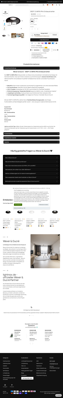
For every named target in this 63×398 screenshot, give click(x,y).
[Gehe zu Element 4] (18, 35)
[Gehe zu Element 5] (23, 35)
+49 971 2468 (59, 1)
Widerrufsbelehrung (41, 368)
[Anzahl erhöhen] (38, 29)
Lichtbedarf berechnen (26, 361)
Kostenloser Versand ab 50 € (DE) (38, 15)
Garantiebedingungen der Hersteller (9, 378)
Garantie (6, 142)
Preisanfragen (6, 375)
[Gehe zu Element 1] (3, 35)
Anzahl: (32, 26)
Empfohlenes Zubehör (10, 138)
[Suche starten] (43, 5)
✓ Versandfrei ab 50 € (52, 1)
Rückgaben (24, 375)
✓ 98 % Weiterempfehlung (32, 1)
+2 (10, 227)
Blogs (22, 373)
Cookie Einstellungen (41, 370)
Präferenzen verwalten (43, 204)
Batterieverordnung (41, 373)
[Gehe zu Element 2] (8, 35)
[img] (31, 325)
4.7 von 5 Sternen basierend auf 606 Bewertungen (46, 50)
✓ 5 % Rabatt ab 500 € (13, 1)
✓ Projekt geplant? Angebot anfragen (39, 57)
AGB (24, 208)
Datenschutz (39, 363)
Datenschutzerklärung (18, 208)
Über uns (23, 365)
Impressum (39, 365)
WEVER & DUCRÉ (6, 219)
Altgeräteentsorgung (41, 375)
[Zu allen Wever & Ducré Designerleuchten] (5, 13)
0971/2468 (52, 361)
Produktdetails (8, 133)
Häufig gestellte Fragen (27, 370)
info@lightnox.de (54, 363)
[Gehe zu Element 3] (13, 35)
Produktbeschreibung (10, 68)
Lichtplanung (6, 373)
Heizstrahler (6, 368)
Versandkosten (25, 368)
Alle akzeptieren (18, 204)
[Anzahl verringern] (32, 29)
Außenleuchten (6, 363)
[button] (30, 343)
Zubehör (5, 365)
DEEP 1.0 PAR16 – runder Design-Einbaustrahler (7, 222)
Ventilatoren (6, 370)
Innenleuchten (6, 361)
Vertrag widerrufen (27, 378)
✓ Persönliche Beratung (36, 54)
